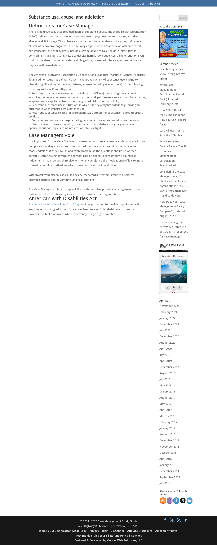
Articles (140, 4)
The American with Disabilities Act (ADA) (54, 204)
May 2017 (165, 403)
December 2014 (169, 471)
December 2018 (169, 367)
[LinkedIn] (185, 520)
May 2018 (165, 385)
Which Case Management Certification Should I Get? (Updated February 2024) (172, 94)
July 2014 (164, 483)
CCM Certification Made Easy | (68, 531)
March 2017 (166, 416)
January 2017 (167, 428)
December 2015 (169, 440)
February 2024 (168, 312)
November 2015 (169, 446)
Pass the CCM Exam (115, 4)
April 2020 (165, 348)
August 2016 (167, 434)
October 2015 (167, 452)
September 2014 (169, 477)
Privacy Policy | (99, 531)
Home (60, 4)
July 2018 (164, 379)
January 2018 (167, 391)
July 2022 (164, 330)
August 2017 (167, 397)
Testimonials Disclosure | (92, 535)
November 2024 (169, 306)
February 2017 (168, 422)
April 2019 (165, 361)
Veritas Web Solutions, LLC (125, 540)
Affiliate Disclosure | (141, 531)
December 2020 (169, 336)
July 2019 (164, 355)
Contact (136, 535)
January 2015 (167, 465)
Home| (42, 531)
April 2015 (165, 458)
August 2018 (167, 373)
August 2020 (167, 342)
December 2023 (169, 324)
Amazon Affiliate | (167, 531)
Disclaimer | (118, 531)
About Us (154, 4)
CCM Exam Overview (81, 4)
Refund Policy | (120, 535)
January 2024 (167, 318)
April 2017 (165, 410)
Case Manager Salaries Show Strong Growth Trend (173, 73)
